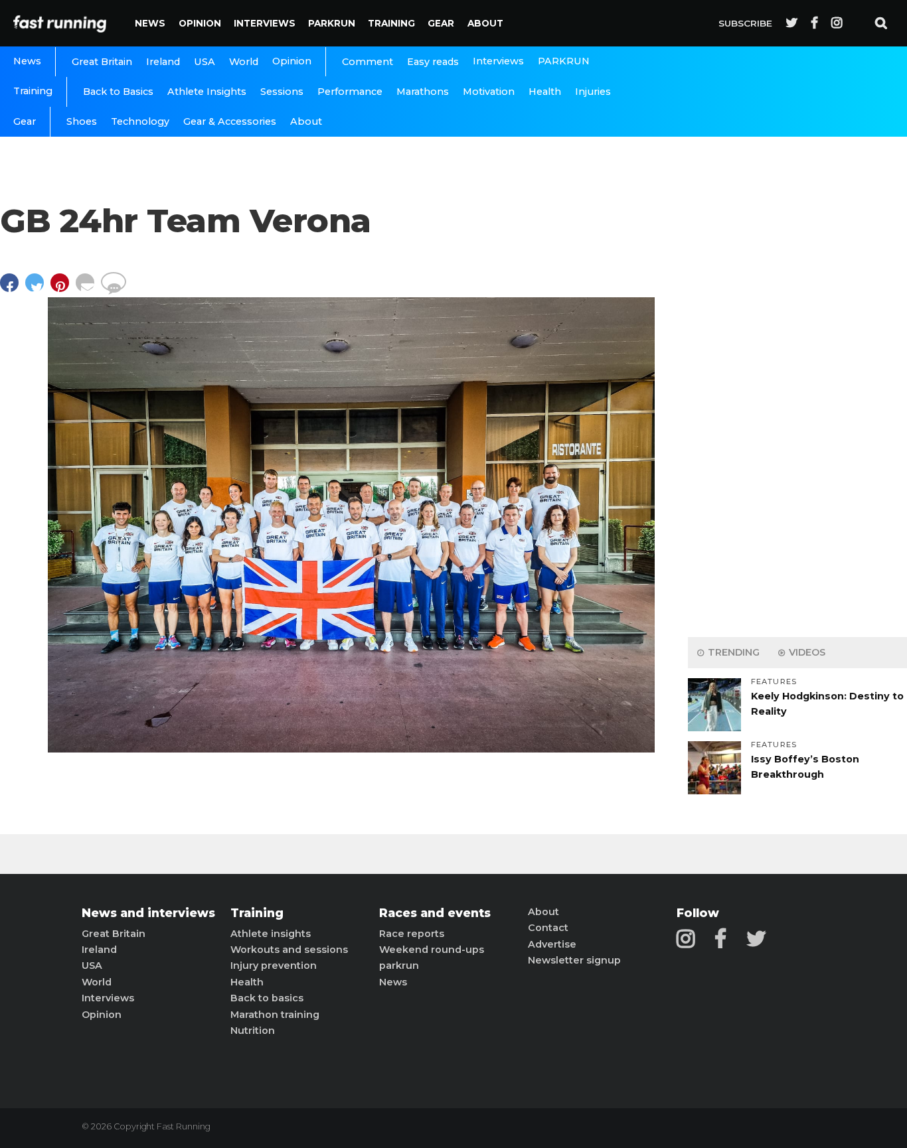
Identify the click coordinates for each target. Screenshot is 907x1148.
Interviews (264, 23)
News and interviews (148, 913)
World (243, 62)
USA (204, 62)
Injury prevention (273, 965)
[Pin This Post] (63, 289)
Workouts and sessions (289, 949)
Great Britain (102, 62)
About (485, 23)
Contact (548, 927)
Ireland (163, 62)
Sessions (281, 92)
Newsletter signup (574, 960)
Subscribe (745, 23)
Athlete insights (270, 933)
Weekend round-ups (431, 949)
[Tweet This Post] (37, 289)
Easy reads (433, 62)
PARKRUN (331, 23)
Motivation (489, 92)
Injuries (593, 92)
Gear (441, 23)
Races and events (435, 913)
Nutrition (252, 1030)
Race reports (411, 933)
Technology (140, 121)
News (150, 23)
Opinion (200, 23)
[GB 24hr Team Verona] (351, 749)
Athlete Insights (206, 92)
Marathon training (274, 1014)
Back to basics (266, 998)
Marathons (422, 92)
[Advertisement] (797, 418)
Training (391, 23)
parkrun (399, 965)
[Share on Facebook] (12, 289)
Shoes (81, 121)
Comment (367, 62)
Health (545, 92)
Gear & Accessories (229, 121)
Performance (349, 92)
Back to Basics (118, 92)
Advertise (552, 944)
